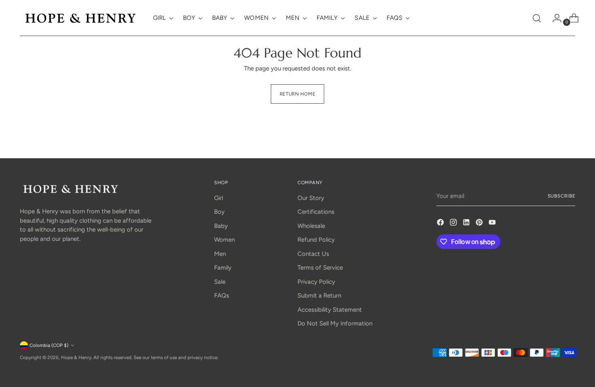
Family (223, 267)
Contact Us (313, 253)
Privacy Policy (316, 281)
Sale (219, 281)
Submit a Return (319, 295)
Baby (221, 226)
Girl (218, 198)
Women (224, 239)
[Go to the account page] (554, 18)
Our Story (311, 198)
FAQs (221, 295)
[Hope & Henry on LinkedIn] (467, 223)
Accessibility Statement (330, 309)
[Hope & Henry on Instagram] (454, 223)
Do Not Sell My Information (335, 323)
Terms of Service (320, 267)
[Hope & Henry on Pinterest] (480, 223)
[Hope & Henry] (80, 18)
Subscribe (562, 196)
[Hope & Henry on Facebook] (441, 223)
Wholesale (311, 226)
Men (220, 253)
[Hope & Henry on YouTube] (493, 223)
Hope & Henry (76, 357)
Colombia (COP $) (49, 345)
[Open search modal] (537, 18)
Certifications (316, 211)
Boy (219, 211)
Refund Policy (316, 239)
